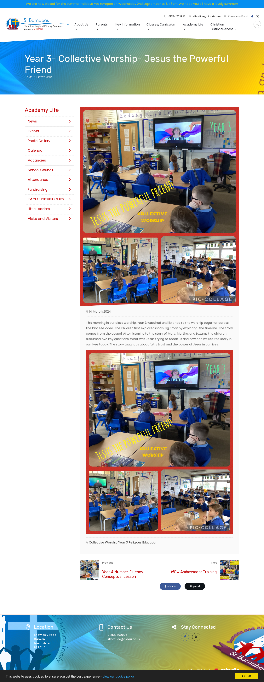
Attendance (38, 179)
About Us (81, 24)
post (196, 586)
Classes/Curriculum (161, 24)
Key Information (127, 24)
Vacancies (37, 160)
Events (33, 131)
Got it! (246, 675)
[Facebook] (252, 17)
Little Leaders (39, 209)
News (32, 121)
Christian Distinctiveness (221, 26)
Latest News (45, 77)
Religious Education (143, 542)
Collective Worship (103, 542)
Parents (102, 24)
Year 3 (123, 542)
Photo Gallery (39, 141)
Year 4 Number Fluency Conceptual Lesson (122, 574)
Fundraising (38, 189)
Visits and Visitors (43, 218)
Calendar (36, 150)
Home (28, 77)
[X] (258, 17)
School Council (40, 170)
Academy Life (193, 24)
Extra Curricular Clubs (46, 199)
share (171, 586)
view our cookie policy (119, 676)
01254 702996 (177, 16)
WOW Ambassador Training (194, 572)
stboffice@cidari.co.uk (207, 16)
